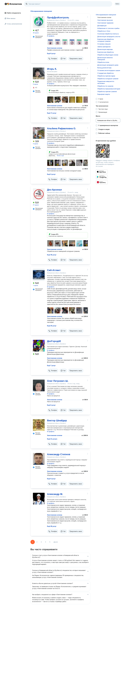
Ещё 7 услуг (51, 365)
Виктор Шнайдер (57, 420)
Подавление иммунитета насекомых (105, 82)
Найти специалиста (14, 13)
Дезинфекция (101, 25)
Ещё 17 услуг (51, 113)
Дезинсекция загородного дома (107, 65)
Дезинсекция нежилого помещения (105, 58)
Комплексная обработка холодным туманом (105, 40)
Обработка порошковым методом (108, 89)
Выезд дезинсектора (104, 68)
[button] (52, 58)
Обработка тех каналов (105, 86)
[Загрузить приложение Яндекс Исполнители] (108, 151)
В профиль (50, 36)
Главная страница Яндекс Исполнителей (13, 3)
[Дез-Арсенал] (39, 194)
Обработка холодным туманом (107, 78)
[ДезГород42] (39, 346)
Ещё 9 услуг (51, 174)
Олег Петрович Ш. (57, 381)
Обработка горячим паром (106, 76)
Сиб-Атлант (54, 270)
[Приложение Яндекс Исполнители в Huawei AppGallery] (102, 182)
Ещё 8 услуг (51, 53)
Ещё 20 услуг (51, 326)
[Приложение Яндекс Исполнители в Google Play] (102, 177)
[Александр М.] (39, 498)
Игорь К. (52, 69)
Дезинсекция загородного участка (108, 36)
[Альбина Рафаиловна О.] (39, 133)
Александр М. (55, 494)
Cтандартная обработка (105, 73)
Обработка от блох (103, 31)
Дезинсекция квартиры (105, 49)
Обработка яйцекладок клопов (107, 55)
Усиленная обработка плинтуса (108, 34)
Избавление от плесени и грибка (108, 28)
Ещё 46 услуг (51, 255)
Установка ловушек (104, 44)
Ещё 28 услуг (51, 526)
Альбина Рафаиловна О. (61, 128)
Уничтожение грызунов (105, 20)
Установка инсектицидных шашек (108, 70)
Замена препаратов (103, 46)
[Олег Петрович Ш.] (39, 385)
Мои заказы (11, 18)
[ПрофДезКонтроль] (39, 22)
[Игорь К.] (39, 73)
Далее (56, 542)
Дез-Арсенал (54, 189)
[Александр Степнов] (39, 459)
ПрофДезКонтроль (58, 17)
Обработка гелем (103, 62)
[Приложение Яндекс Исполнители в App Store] (102, 172)
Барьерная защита (103, 94)
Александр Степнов (58, 454)
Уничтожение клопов (54, 48)
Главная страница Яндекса (6, 3)
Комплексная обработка (105, 52)
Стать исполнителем (14, 24)
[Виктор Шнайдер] (39, 425)
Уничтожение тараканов (105, 23)
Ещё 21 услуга (52, 439)
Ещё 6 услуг (51, 405)
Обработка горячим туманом (107, 91)
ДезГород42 (54, 341)
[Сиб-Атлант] (39, 275)
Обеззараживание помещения (106, 14)
